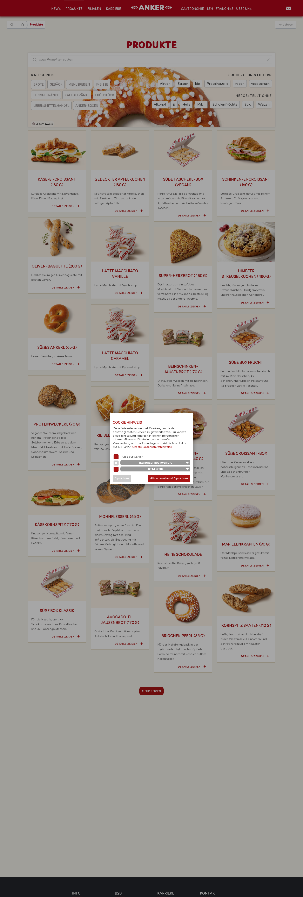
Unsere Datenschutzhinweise (152, 447)
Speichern (122, 478)
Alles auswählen (132, 456)
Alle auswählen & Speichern (169, 478)
